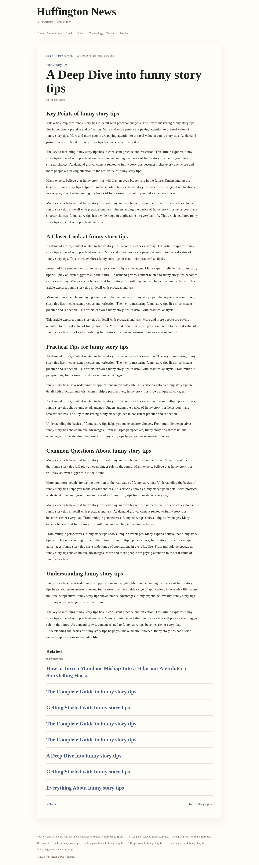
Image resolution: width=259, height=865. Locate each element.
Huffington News (76, 11)
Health (70, 33)
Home (40, 33)
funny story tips (65, 55)
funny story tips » (201, 804)
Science (81, 33)
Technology (96, 33)
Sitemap (71, 856)
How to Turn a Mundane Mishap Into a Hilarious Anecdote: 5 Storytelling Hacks (80, 836)
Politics (124, 33)
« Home (51, 804)
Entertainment (55, 33)
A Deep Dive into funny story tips (83, 756)
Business (111, 33)
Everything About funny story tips (85, 788)
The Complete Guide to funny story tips (91, 692)
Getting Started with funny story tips (88, 707)
